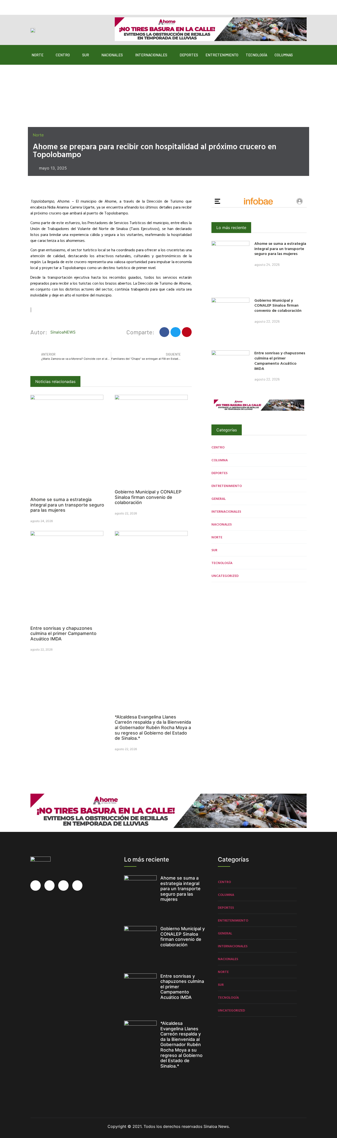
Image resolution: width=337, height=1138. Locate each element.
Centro (63, 55)
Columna (219, 460)
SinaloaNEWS (62, 332)
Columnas (284, 55)
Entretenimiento (222, 55)
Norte (37, 55)
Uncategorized (225, 575)
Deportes (189, 55)
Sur (85, 55)
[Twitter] (43, 5)
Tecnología (256, 55)
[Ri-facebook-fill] (33, 5)
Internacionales (151, 55)
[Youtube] (62, 5)
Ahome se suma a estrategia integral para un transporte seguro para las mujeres (67, 505)
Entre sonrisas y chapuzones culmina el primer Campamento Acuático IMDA (63, 633)
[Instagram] (53, 5)
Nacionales (112, 55)
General (218, 498)
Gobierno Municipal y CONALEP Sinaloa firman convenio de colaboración (148, 497)
